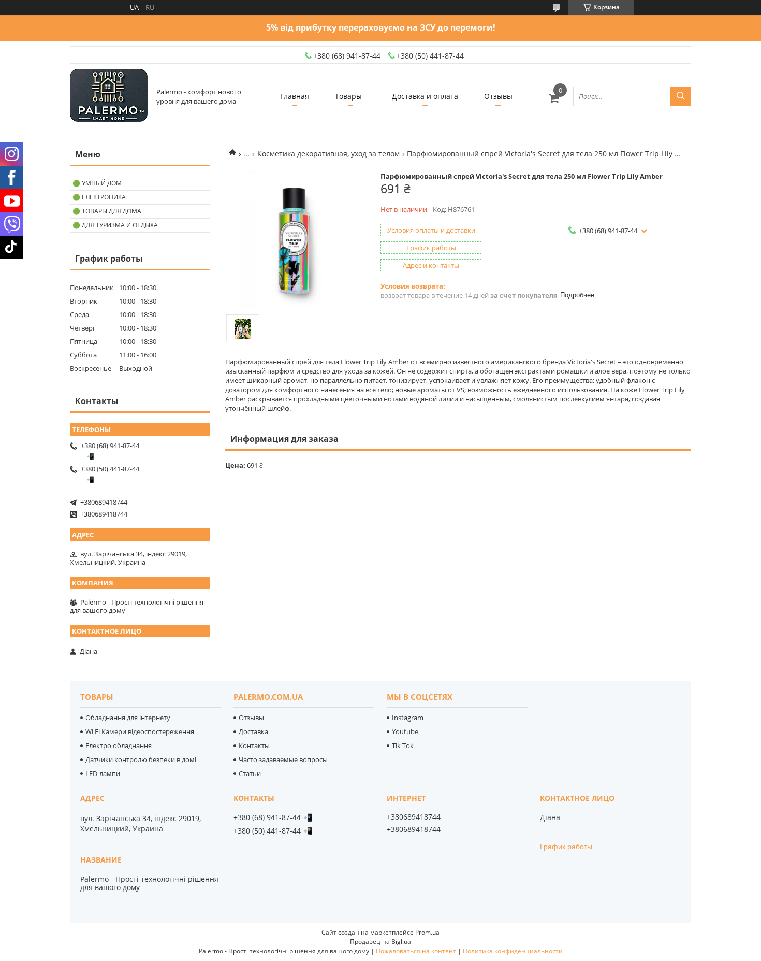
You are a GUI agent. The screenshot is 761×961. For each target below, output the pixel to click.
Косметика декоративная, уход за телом (328, 154)
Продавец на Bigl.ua (380, 941)
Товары (348, 96)
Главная (294, 96)
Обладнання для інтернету (127, 717)
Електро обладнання (118, 745)
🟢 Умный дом (97, 183)
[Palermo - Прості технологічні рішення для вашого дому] (109, 96)
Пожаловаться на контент (416, 950)
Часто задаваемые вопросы (283, 759)
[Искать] (680, 96)
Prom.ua (427, 932)
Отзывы (498, 96)
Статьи (250, 773)
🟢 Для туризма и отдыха (115, 225)
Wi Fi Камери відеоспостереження (139, 731)
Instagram (407, 717)
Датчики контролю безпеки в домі (140, 759)
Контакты (254, 745)
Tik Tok (403, 745)
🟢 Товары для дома (106, 211)
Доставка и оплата (425, 96)
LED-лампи (102, 773)
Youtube (405, 731)
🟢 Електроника (99, 197)
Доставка (253, 731)
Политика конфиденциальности (513, 950)
